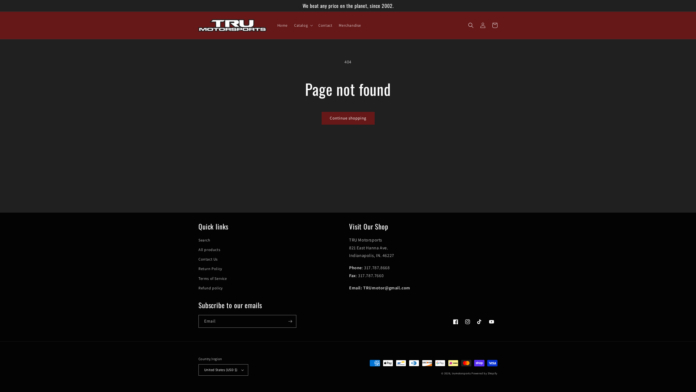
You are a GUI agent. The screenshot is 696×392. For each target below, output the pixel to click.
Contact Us (208, 259)
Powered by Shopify (484, 373)
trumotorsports (461, 373)
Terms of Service (212, 278)
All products (209, 249)
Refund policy (210, 288)
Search (204, 240)
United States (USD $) (220, 369)
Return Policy (210, 268)
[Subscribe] (290, 321)
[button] (303, 25)
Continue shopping (348, 118)
